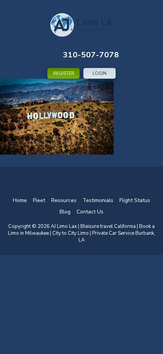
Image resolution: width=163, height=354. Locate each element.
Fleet (39, 200)
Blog (65, 211)
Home (20, 200)
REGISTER (63, 73)
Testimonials (98, 200)
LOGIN (99, 73)
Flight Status (134, 200)
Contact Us (90, 211)
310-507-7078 (91, 55)
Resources (64, 200)
